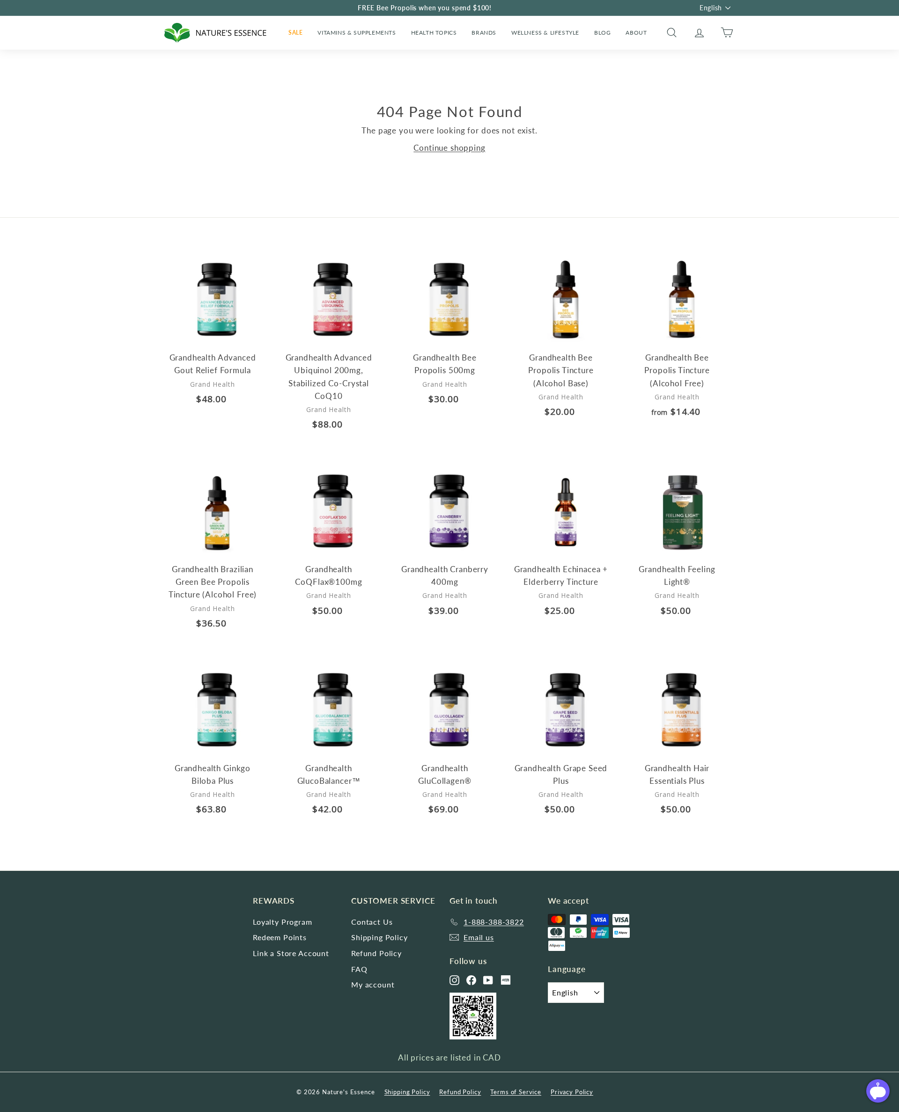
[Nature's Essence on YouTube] (488, 980)
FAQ (359, 969)
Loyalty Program (282, 921)
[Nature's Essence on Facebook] (471, 980)
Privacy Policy (572, 1092)
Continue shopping (449, 148)
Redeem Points (280, 937)
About (636, 32)
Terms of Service (515, 1092)
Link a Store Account (291, 953)
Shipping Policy (379, 937)
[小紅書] (505, 980)
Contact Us (372, 921)
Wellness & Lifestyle (545, 32)
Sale (295, 32)
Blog (602, 32)
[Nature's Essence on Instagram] (454, 980)
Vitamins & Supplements (356, 32)
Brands (484, 32)
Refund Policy (376, 953)
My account (373, 984)
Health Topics (434, 32)
